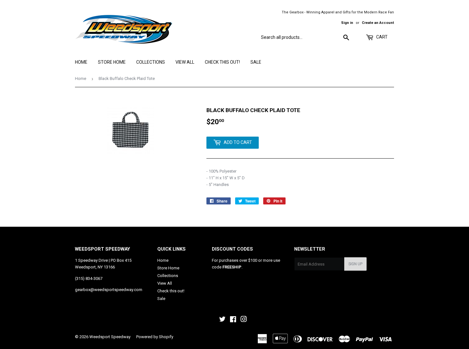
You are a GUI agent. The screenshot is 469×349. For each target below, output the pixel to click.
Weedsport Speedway (109, 336)
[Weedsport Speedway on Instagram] (244, 320)
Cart (381, 36)
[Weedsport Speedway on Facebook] (233, 320)
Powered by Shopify (154, 336)
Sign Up (355, 264)
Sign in (347, 23)
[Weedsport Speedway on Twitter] (222, 320)
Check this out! (222, 62)
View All (184, 62)
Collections (150, 62)
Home (81, 62)
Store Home (112, 62)
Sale (255, 62)
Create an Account (378, 23)
